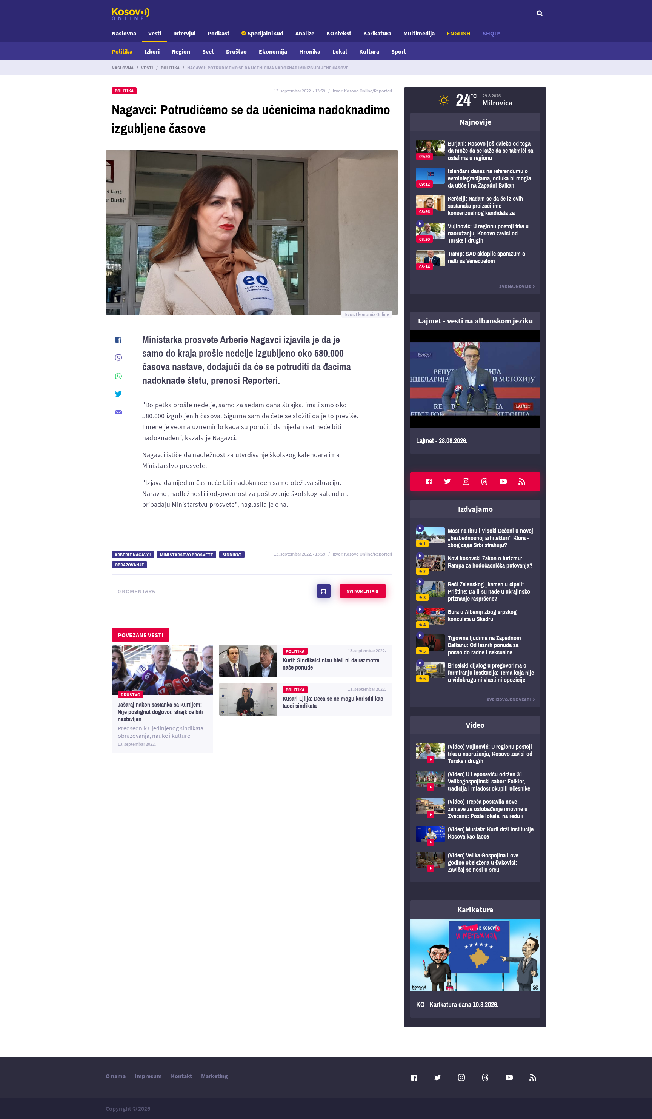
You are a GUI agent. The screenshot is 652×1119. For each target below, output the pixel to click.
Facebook (428, 481)
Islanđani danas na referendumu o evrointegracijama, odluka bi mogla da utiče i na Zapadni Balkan (475, 178)
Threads (484, 481)
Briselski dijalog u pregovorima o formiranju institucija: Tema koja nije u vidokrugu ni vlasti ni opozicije (475, 672)
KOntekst (338, 33)
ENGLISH (459, 33)
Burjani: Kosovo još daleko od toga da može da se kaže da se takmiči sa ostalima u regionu (475, 151)
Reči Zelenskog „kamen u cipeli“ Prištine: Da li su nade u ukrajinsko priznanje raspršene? (475, 591)
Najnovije (475, 121)
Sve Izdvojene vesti (509, 699)
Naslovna (124, 33)
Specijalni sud (265, 33)
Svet (208, 51)
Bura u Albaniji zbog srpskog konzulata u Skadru (475, 618)
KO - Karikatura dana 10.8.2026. (475, 968)
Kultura (369, 51)
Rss (521, 481)
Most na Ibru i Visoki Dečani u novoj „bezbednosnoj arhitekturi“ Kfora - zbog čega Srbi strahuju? (475, 538)
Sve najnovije (515, 286)
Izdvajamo (475, 509)
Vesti (154, 33)
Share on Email (118, 412)
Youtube (503, 481)
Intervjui (184, 33)
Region (181, 51)
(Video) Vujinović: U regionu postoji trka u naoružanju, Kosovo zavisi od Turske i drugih (475, 754)
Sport (398, 51)
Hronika (309, 51)
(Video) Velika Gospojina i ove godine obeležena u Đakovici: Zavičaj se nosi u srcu (475, 862)
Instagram (466, 481)
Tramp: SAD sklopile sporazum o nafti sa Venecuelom (475, 260)
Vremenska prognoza (475, 100)
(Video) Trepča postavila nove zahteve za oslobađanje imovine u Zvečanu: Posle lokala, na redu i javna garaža (475, 809)
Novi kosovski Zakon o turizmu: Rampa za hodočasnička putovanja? (475, 565)
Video (475, 725)
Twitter (447, 481)
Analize (304, 33)
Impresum (148, 1076)
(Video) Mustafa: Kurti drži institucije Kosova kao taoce (475, 836)
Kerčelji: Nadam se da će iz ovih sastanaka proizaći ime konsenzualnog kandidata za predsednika (475, 206)
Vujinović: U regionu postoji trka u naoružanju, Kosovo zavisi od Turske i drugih (475, 233)
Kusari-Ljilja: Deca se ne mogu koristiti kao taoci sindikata (305, 699)
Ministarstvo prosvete (186, 554)
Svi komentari (362, 591)
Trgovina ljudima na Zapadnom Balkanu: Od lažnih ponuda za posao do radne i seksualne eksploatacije (475, 645)
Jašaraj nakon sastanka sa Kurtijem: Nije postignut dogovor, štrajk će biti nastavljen (162, 699)
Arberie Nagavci (133, 554)
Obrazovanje (129, 565)
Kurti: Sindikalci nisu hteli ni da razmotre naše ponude (305, 661)
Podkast (218, 33)
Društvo (236, 51)
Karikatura (377, 33)
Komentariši (324, 591)
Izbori (152, 51)
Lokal (339, 51)
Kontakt (181, 1076)
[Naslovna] (130, 14)
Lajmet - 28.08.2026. (475, 392)
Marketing (214, 1076)
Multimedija (419, 33)
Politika (122, 51)
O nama (116, 1076)
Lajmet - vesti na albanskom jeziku (475, 320)
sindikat (231, 554)
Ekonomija (273, 51)
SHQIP (491, 33)
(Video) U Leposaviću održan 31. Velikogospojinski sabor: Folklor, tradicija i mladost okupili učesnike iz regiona (475, 781)
